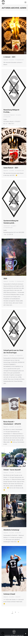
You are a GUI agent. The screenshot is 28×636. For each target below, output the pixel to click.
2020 (5, 278)
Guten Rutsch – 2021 (11, 168)
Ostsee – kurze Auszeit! (12, 470)
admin (23, 8)
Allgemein (6, 59)
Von (11, 59)
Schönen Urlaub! (9, 594)
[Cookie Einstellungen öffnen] (3, 634)
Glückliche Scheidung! (11, 530)
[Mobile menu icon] (25, 2)
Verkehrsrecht (7, 115)
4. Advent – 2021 (9, 57)
